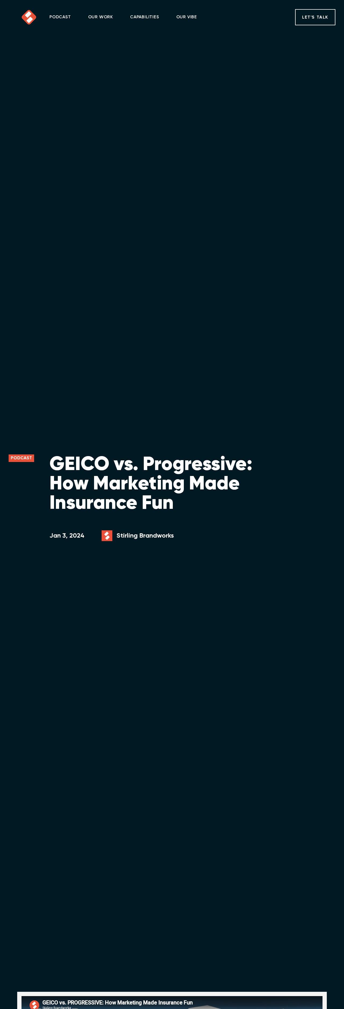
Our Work (100, 17)
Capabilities (144, 17)
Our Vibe (186, 17)
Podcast (60, 17)
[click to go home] (29, 17)
